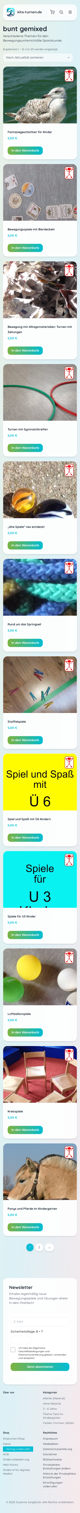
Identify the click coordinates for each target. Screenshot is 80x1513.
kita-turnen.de (29, 12)
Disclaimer (50, 1454)
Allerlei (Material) (54, 1398)
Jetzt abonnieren (40, 1367)
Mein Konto (10, 1464)
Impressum (50, 1438)
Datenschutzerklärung (31, 1354)
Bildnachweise (52, 1459)
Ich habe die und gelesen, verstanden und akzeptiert (42, 1353)
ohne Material (52, 1403)
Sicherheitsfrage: (27, 1331)
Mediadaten (50, 1444)
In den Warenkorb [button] (25, 150)
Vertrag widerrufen (18, 1449)
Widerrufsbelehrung (16, 1459)
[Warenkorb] (52, 12)
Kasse (6, 1444)
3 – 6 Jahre (50, 1408)
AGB (6, 1454)
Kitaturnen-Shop (14, 1438)
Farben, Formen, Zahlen (58, 1423)
